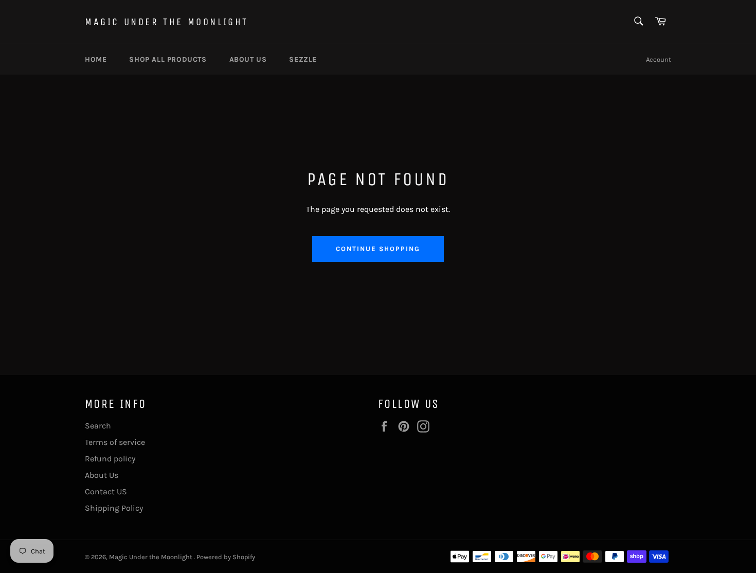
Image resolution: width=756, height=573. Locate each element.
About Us (101, 475)
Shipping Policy (114, 508)
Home (95, 59)
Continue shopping (378, 249)
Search (98, 426)
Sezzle (303, 59)
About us (248, 59)
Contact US (106, 491)
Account (658, 59)
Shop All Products (167, 59)
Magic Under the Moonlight (166, 22)
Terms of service (115, 442)
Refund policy (110, 458)
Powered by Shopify (225, 557)
